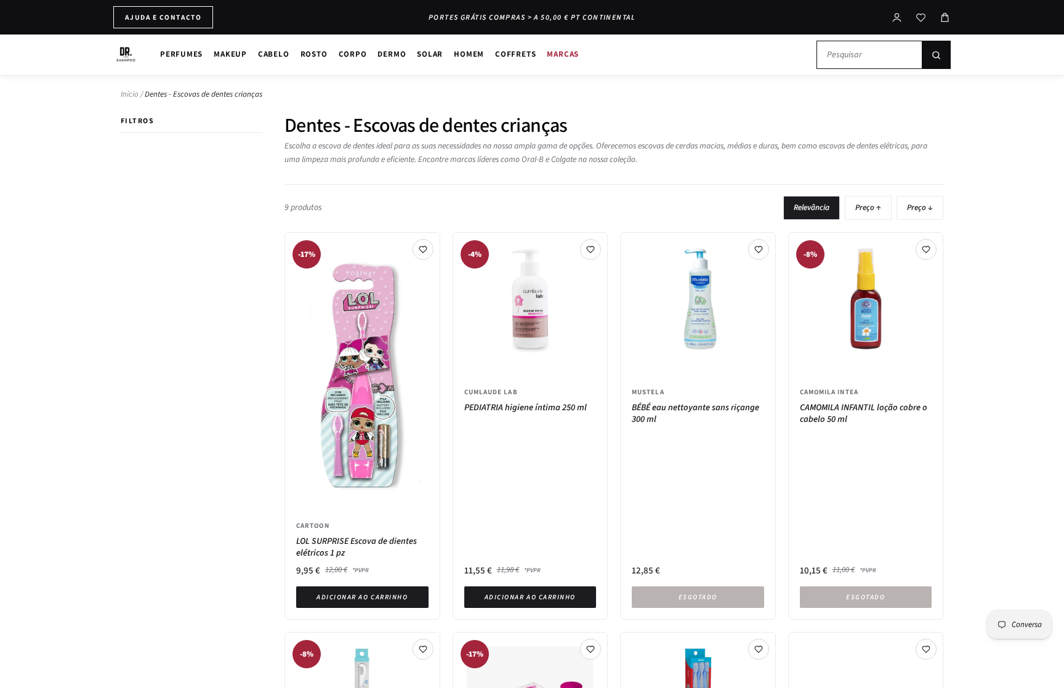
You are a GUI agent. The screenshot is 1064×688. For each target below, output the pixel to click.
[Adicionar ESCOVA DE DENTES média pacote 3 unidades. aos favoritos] (758, 649)
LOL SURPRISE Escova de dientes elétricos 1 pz (356, 547)
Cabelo (273, 54)
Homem (469, 54)
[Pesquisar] (936, 54)
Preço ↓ (920, 207)
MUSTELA (648, 391)
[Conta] (897, 17)
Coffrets (515, 54)
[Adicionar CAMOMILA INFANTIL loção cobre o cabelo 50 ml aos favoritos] (926, 249)
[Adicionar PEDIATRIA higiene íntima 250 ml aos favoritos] (590, 249)
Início (130, 94)
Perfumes (181, 54)
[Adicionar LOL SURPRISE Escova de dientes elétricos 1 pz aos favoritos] (423, 249)
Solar (430, 54)
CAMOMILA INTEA (829, 391)
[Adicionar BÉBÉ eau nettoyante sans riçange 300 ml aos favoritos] (758, 249)
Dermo (391, 54)
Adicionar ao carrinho (362, 597)
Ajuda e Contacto (163, 17)
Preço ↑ (868, 207)
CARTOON (312, 525)
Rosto (314, 54)
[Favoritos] (921, 17)
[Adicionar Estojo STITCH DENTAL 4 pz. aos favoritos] (926, 649)
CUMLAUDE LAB (491, 391)
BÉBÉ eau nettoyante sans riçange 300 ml (695, 414)
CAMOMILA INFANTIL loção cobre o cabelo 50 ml (863, 414)
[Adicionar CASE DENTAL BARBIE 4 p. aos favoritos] (590, 649)
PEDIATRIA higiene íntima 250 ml (525, 408)
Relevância (811, 207)
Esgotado (698, 597)
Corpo (353, 54)
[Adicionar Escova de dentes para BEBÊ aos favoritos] (423, 649)
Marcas (563, 54)
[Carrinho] (945, 17)
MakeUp (230, 54)
